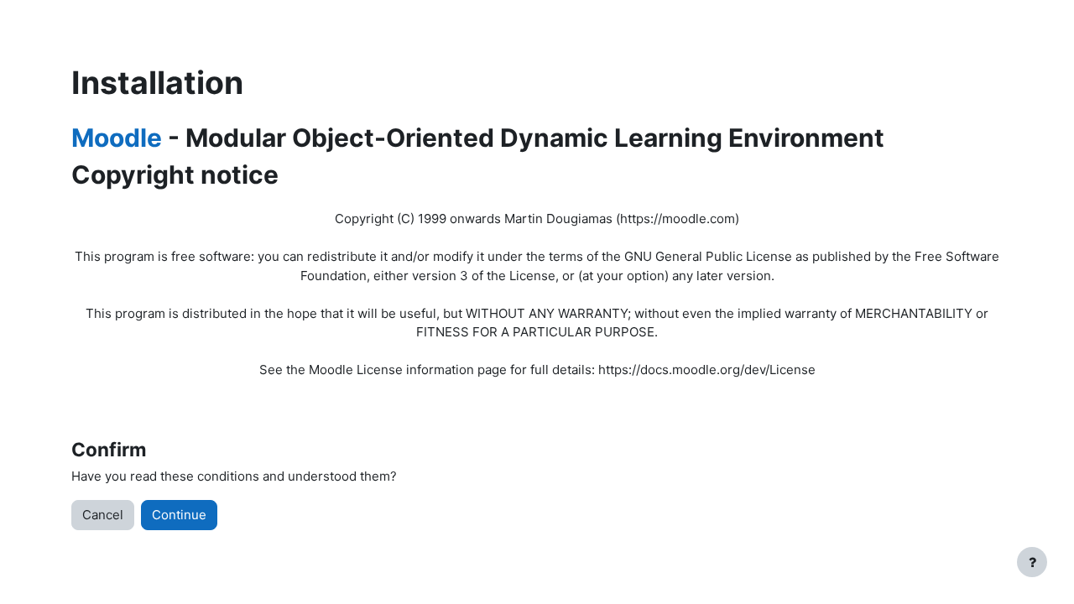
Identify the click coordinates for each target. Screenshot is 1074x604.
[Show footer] (1032, 562)
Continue (179, 515)
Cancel (102, 515)
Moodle (116, 137)
